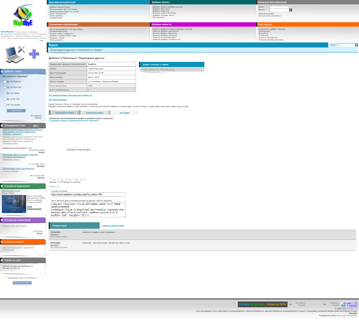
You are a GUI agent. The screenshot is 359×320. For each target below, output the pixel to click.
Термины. (54, 38)
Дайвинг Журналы (161, 11)
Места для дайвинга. (59, 29)
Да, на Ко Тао (13, 99)
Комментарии (56, 18)
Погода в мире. (76, 29)
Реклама (279, 40)
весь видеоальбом (34, 207)
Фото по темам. (71, 9)
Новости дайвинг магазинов (165, 31)
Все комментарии (58, 237)
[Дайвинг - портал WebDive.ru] (23, 28)
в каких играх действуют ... (15, 226)
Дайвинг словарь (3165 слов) (63, 36)
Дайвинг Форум (57, 7)
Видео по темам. (71, 11)
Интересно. (272, 37)
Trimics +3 (54, 186)
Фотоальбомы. (56, 9)
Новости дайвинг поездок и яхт (167, 39)
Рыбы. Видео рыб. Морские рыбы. (158, 69)
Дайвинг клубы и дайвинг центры (168, 7)
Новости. (263, 37)
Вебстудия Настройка (346, 315)
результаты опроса (36, 116)
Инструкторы (158, 17)
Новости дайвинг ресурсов (165, 35)
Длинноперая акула (11, 191)
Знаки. (62, 38)
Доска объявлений (58, 14)
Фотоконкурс (264, 31)
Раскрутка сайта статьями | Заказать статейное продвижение (20, 155)
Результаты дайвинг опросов (272, 29)
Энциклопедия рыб (58, 31)
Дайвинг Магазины (161, 9)
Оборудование (56, 40)
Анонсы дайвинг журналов (165, 33)
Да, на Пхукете (14, 81)
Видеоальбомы (57, 11)
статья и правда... (11, 171)
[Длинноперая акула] (14, 212)
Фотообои (263, 33)
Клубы (67, 7)
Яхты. (171, 15)
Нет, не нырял (13, 105)
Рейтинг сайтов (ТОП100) (164, 13)
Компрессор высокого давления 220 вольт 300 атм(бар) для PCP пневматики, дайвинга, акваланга (23, 131)
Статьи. (53, 34)
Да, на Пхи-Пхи (14, 87)
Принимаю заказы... (12, 160)
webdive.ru (352, 309)
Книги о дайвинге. (65, 34)
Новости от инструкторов (164, 37)
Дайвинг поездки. (160, 15)
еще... (36, 125)
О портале (263, 35)
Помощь (271, 40)
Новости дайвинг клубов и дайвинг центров (172, 29)
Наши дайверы (56, 16)
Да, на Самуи (13, 93)
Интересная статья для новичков (18, 168)
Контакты (263, 40)
